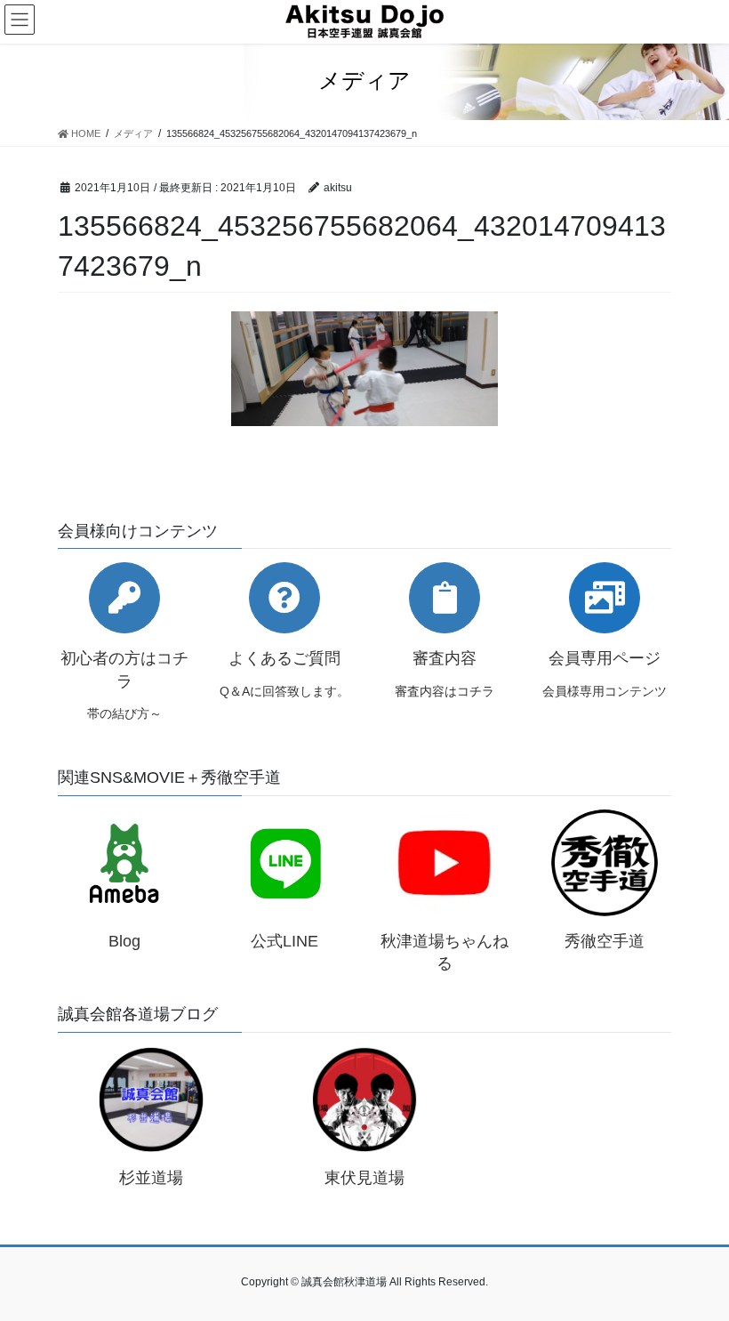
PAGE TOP (695, 1265)
